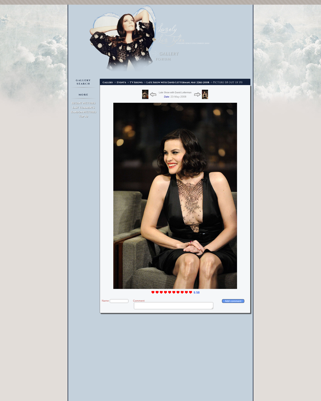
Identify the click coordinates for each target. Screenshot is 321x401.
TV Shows (136, 82)
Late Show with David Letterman (175, 92)
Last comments (83, 107)
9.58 (197, 292)
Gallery (108, 82)
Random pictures (83, 112)
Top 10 (83, 116)
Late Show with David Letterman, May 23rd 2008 (177, 82)
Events (121, 82)
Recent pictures (83, 103)
